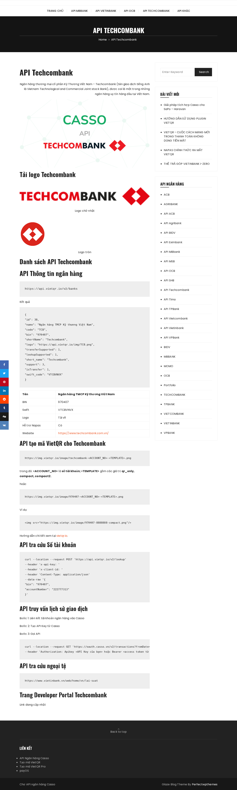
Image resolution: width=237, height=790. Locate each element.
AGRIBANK (171, 204)
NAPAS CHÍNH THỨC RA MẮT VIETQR (183, 152)
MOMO (168, 366)
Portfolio (170, 385)
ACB (167, 195)
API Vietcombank (176, 319)
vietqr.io (61, 536)
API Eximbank (173, 242)
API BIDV (169, 233)
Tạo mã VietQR (30, 762)
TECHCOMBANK (174, 395)
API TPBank (171, 309)
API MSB (169, 261)
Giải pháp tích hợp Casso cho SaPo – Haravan (184, 107)
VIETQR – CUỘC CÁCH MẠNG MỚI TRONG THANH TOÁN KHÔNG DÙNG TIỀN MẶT (187, 136)
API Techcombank (156, 11)
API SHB (169, 280)
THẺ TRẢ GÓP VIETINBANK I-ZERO (187, 164)
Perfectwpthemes (204, 784)
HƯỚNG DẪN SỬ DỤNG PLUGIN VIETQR (185, 121)
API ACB (169, 214)
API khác (183, 11)
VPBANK (169, 433)
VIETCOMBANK (174, 414)
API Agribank (172, 223)
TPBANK (169, 404)
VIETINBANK (172, 423)
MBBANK (169, 357)
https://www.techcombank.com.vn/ (83, 433)
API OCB (129, 11)
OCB (167, 376)
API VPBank (172, 338)
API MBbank (79, 11)
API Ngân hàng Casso (34, 758)
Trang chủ (55, 11)
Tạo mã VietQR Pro (33, 767)
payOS (24, 771)
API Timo (170, 299)
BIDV (167, 347)
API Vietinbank (105, 11)
